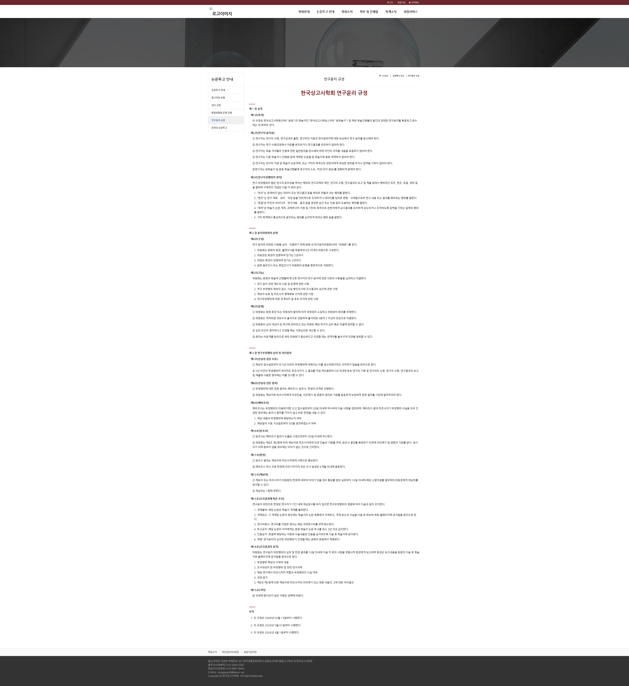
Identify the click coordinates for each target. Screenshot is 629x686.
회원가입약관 (250, 652)
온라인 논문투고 (219, 127)
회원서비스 (411, 11)
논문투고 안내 (325, 11)
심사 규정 (216, 105)
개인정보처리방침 (230, 652)
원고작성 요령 (218, 97)
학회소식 (347, 11)
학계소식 (391, 11)
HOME (385, 76)
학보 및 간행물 (369, 11)
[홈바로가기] (221, 11)
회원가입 (401, 2)
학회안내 (304, 11)
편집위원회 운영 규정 (221, 112)
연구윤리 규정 (218, 120)
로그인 (390, 2)
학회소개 (212, 652)
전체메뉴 (415, 2)
